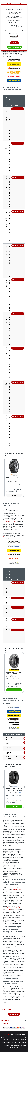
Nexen (4, 907)
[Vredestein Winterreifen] (14, 719)
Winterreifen (6, 536)
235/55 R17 (14, 521)
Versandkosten (6, 1034)
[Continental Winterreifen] (14, 72)
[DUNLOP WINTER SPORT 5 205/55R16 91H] (14, 660)
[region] (14, 476)
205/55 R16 (6, 521)
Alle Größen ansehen (17, 109)
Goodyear (9, 891)
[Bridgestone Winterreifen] (14, 59)
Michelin (17, 891)
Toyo (17, 907)
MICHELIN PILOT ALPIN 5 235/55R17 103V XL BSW (14, 789)
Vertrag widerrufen (14, 1014)
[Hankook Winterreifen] (14, 68)
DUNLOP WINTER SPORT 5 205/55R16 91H (14, 673)
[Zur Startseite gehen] (14, 4)
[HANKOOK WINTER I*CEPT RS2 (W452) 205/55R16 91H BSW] (14, 466)
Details (14, 495)
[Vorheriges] (3, 475)
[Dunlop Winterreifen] (14, 64)
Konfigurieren (14, 42)
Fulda (14, 907)
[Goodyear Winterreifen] (14, 80)
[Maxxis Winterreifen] (14, 558)
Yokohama (8, 909)
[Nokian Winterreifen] (14, 723)
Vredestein (9, 907)
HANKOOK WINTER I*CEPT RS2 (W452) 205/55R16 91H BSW (12, 478)
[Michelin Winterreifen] (14, 546)
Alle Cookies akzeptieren (14, 47)
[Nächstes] (25, 475)
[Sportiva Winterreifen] (14, 562)
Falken (21, 907)
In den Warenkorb (14, 690)
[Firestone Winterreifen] (14, 76)
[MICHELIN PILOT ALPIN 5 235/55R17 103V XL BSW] (14, 777)
